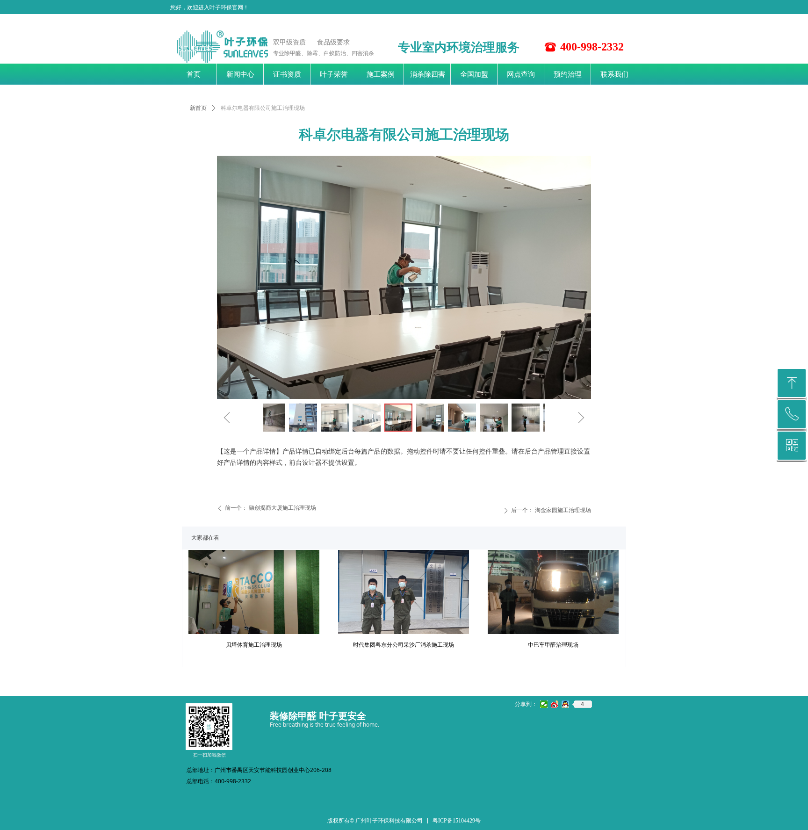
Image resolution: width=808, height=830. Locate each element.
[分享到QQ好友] (566, 704)
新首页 (198, 108)
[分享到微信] (544, 704)
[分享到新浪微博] (555, 704)
